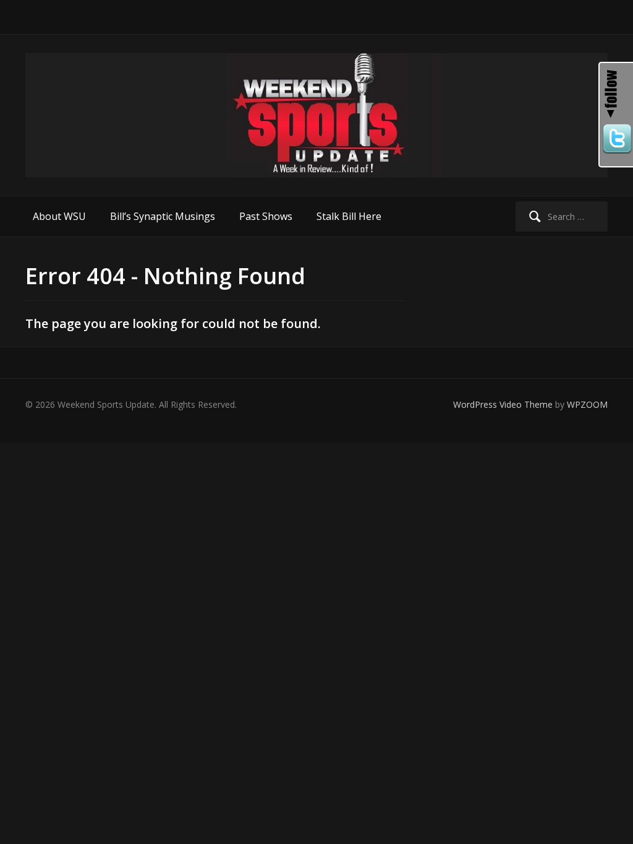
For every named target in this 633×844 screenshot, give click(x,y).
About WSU (59, 216)
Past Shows (265, 216)
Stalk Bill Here (348, 216)
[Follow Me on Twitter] (616, 139)
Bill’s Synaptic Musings (162, 216)
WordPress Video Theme (503, 404)
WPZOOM (587, 404)
